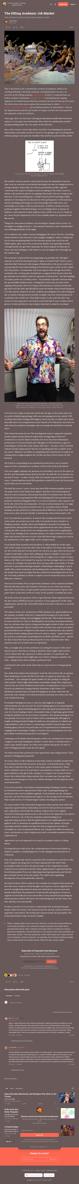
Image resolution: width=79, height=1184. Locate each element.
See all (8, 1141)
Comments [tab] (9, 996)
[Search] (51, 4)
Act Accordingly (9, 1099)
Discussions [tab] (19, 1088)
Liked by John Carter (16, 1020)
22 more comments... (11, 1079)
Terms (43, 1170)
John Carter (13, 21)
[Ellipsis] (73, 1018)
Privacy (38, 1170)
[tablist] (12, 996)
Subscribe (63, 4)
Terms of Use (49, 1139)
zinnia (14, 1133)
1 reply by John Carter (17, 1070)
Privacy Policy (54, 1141)
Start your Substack (34, 1175)
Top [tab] (7, 1088)
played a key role (37, 98)
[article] (39, 1099)
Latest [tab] (12, 1088)
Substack (30, 1180)
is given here (38, 95)
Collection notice (51, 1170)
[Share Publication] (55, 4)
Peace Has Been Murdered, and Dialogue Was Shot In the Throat (30, 1095)
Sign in (73, 4)
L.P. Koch (12, 1047)
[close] (58, 1108)
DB (10, 1018)
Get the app (49, 1175)
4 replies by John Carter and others (21, 1041)
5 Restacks (27, 975)
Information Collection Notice (38, 1141)
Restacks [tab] (17, 996)
